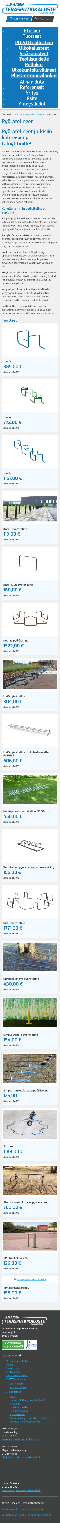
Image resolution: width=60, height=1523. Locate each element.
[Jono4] (30, 408)
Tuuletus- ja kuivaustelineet (25, 1421)
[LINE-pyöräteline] (30, 688)
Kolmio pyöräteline (15, 640)
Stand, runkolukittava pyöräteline (25, 1202)
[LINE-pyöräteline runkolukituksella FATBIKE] (30, 743)
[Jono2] (30, 353)
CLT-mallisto (17, 1383)
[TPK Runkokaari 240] (30, 1249)
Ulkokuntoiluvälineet (17, 1375)
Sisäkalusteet (13, 1368)
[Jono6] (30, 464)
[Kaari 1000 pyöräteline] (30, 576)
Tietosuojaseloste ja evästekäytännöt (23, 1508)
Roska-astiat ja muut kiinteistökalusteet (31, 1418)
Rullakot (10, 1364)
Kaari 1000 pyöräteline (18, 585)
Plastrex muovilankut (17, 1361)
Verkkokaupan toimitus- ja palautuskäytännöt (26, 1514)
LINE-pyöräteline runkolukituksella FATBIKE (26, 754)
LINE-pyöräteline (14, 696)
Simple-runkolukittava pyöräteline (25, 1090)
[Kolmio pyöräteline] (30, 632)
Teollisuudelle (13, 1371)
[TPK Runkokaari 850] (30, 1279)
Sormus (8, 1146)
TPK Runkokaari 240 (16, 1258)
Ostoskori (45, 19)
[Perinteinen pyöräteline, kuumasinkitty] (30, 858)
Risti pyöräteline (14, 923)
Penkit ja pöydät (19, 1410)
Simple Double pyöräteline (20, 1035)
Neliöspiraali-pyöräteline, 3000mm (26, 811)
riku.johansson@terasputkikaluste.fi (21, 1457)
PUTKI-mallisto (18, 1387)
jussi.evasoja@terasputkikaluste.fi (20, 1439)
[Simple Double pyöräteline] (30, 1026)
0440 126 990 (20, 19)
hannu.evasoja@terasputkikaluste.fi (21, 1490)
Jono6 (7, 473)
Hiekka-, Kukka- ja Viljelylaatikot (27, 1399)
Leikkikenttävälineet (20, 1407)
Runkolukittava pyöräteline (21, 979)
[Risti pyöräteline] (30, 914)
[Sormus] (30, 1138)
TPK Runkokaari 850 (16, 1288)
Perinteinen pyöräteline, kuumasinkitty (28, 867)
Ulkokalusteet (13, 1391)
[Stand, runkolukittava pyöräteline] (30, 1193)
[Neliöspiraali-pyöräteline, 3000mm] (30, 803)
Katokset (15, 1403)
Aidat (12, 1396)
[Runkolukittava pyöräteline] (30, 970)
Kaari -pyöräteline (15, 529)
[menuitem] (32, 36)
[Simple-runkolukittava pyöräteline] (30, 1082)
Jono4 (7, 417)
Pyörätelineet (17, 1414)
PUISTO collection (16, 1379)
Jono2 (7, 361)
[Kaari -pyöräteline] (30, 520)
